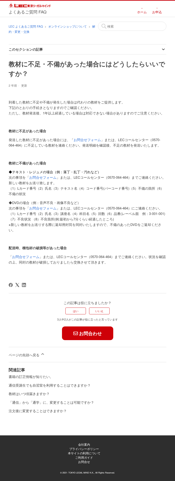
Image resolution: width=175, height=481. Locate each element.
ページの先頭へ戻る (24, 354)
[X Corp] (17, 285)
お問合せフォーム (87, 139)
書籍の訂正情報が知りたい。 (31, 376)
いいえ (99, 311)
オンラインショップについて (67, 26)
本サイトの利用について (84, 453)
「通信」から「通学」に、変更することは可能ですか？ (51, 402)
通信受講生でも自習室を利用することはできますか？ (50, 385)
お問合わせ (90, 333)
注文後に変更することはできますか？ (38, 410)
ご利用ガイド (84, 457)
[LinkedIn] (24, 285)
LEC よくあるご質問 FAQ (26, 26)
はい (75, 311)
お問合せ (84, 462)
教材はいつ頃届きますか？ (29, 393)
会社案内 (84, 444)
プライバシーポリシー (84, 449)
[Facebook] (11, 285)
